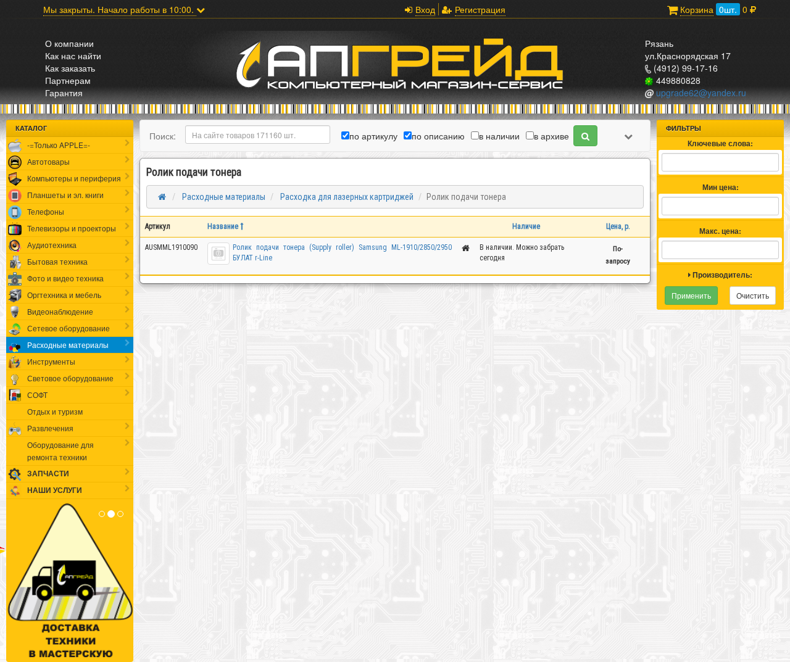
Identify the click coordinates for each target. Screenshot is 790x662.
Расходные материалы (68, 344)
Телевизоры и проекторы (71, 228)
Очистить (752, 295)
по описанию (438, 136)
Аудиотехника (52, 244)
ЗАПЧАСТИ (48, 473)
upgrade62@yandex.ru (700, 92)
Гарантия (64, 92)
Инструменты (51, 361)
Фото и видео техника (65, 278)
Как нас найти (73, 55)
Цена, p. (618, 226)
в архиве (551, 136)
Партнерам (68, 80)
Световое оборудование (70, 378)
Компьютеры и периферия (74, 178)
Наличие (526, 226)
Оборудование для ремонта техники (60, 450)
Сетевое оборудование (68, 328)
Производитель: (721, 275)
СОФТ (37, 394)
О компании (69, 43)
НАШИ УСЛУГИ (54, 490)
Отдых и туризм (55, 411)
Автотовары (48, 161)
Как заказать (70, 68)
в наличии (499, 136)
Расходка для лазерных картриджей (346, 197)
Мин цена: (720, 187)
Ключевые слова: (720, 143)
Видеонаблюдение (60, 311)
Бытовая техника (57, 261)
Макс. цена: (720, 231)
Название (223, 226)
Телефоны (45, 211)
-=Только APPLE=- (58, 144)
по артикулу (373, 136)
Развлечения (50, 428)
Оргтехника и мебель (64, 294)
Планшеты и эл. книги (65, 194)
